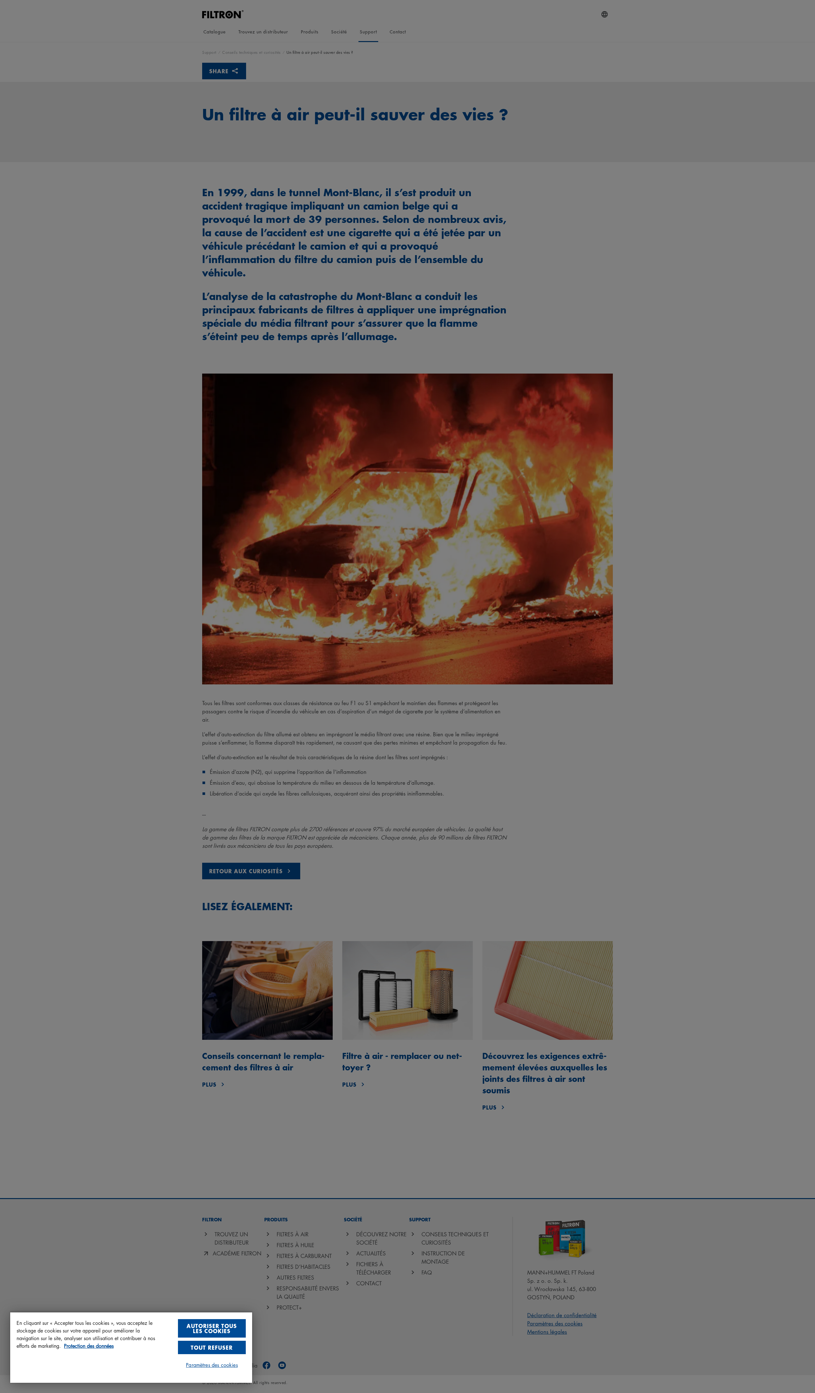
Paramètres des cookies (212, 1364)
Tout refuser (212, 1347)
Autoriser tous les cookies (212, 1328)
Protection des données (89, 1345)
